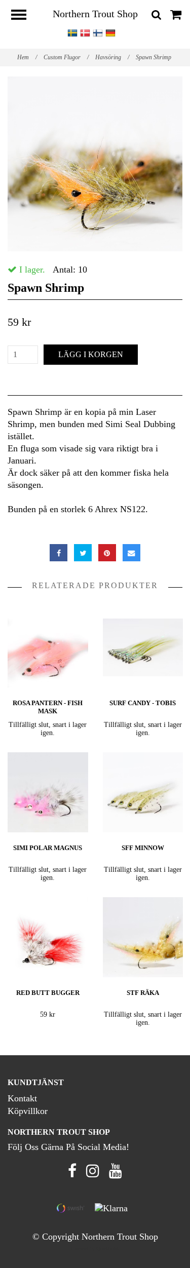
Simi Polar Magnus (47, 848)
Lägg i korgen (90, 354)
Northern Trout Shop (95, 13)
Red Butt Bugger (48, 992)
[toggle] (23, 16)
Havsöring (112, 57)
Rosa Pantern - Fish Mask (48, 707)
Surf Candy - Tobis (142, 703)
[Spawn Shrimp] (95, 163)
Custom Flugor (66, 57)
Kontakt (22, 1098)
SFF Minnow (143, 848)
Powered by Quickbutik (95, 1248)
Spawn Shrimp (154, 57)
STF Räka (143, 992)
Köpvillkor (28, 1111)
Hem (27, 57)
